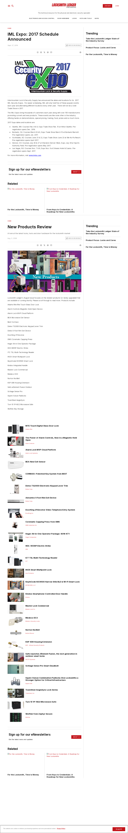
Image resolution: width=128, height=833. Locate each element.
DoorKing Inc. (29, 513)
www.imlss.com (35, 155)
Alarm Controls (29, 443)
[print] (80, 52)
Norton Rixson (29, 633)
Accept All (119, 829)
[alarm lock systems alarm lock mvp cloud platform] (16, 453)
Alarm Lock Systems (31, 453)
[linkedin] (41, 52)
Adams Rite (28, 429)
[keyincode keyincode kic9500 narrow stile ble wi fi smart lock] (16, 585)
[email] (51, 52)
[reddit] (48, 52)
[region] (64, 829)
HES (26, 549)
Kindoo (27, 597)
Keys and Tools (86, 18)
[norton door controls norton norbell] (16, 633)
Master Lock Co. (30, 609)
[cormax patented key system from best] (16, 477)
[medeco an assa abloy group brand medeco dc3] (16, 621)
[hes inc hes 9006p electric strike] (16, 549)
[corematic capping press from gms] (16, 525)
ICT (26, 561)
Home (9, 28)
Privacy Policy (61, 828)
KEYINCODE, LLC (30, 585)
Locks (74, 18)
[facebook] (38, 52)
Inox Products (29, 573)
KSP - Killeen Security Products (34, 645)
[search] (12, 5)
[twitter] (44, 52)
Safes (97, 18)
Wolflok (27, 717)
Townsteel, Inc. (30, 693)
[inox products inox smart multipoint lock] (16, 573)
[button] (9, 5)
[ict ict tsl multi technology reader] (16, 561)
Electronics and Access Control (41, 18)
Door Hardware (63, 18)
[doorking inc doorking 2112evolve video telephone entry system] (16, 513)
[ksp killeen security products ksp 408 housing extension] (16, 645)
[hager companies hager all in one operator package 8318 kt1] (16, 537)
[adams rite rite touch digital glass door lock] (16, 429)
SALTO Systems (30, 659)
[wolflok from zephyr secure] (16, 717)
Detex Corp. (29, 489)
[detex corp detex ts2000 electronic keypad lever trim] (16, 489)
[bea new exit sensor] (16, 465)
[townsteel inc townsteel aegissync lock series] (16, 693)
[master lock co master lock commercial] (16, 609)
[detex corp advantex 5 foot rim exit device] (16, 501)
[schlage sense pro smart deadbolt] (16, 669)
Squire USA (28, 683)
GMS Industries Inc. (31, 525)
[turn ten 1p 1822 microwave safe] (16, 705)
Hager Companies (30, 537)
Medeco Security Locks (32, 621)
